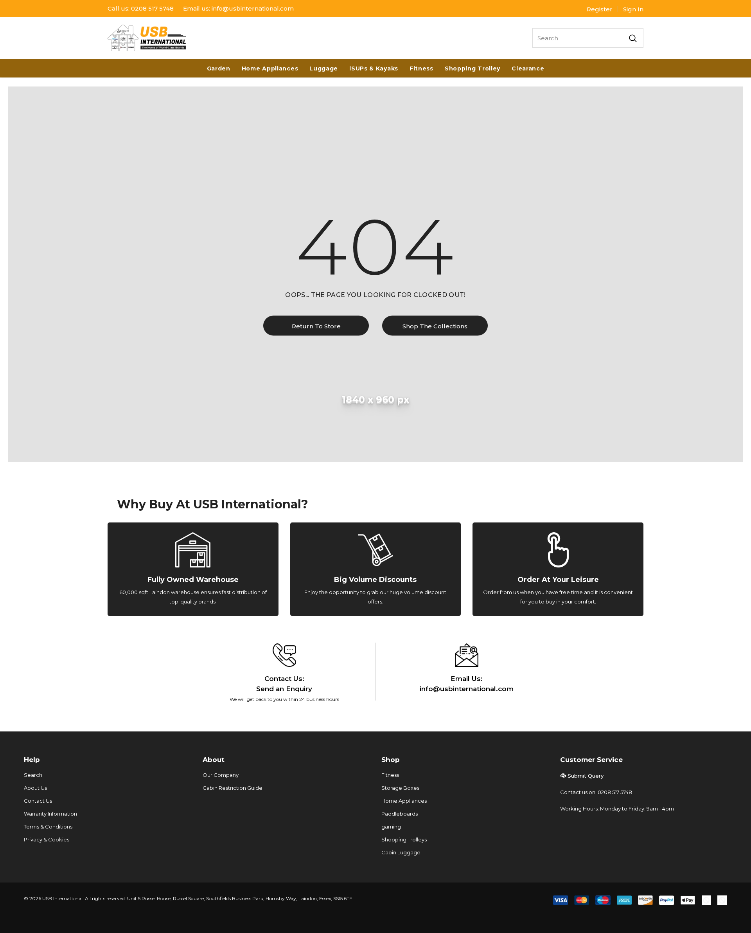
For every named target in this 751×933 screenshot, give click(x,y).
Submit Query (586, 776)
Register (600, 9)
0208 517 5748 (152, 8)
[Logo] (147, 38)
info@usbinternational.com (253, 8)
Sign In (633, 9)
